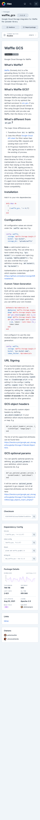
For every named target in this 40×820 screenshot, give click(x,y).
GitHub (6, 621)
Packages (6, 12)
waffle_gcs (8, 15)
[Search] (30, 4)
